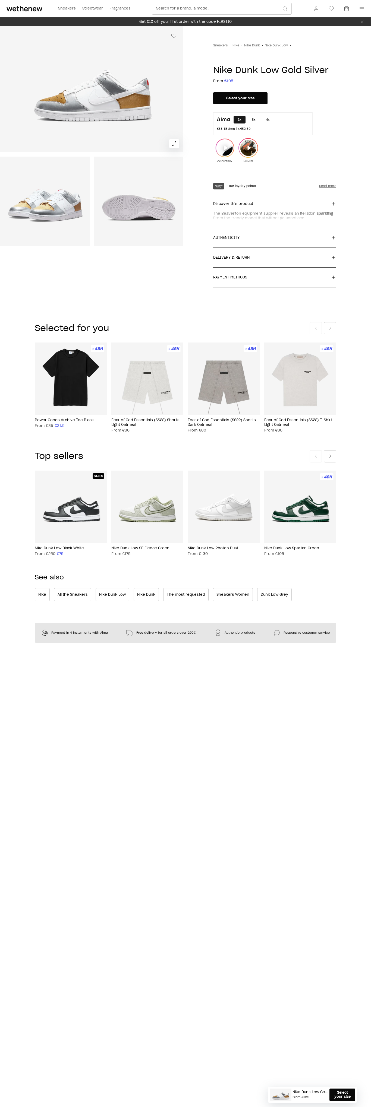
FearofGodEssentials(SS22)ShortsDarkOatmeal (222, 422)
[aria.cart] (346, 9)
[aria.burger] (360, 9)
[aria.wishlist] (331, 9)
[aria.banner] (362, 21)
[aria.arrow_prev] (316, 328)
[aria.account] (316, 9)
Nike (235, 45)
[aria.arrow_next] (330, 328)
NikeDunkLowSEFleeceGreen (140, 548)
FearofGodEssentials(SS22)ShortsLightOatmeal (145, 422)
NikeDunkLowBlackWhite (59, 548)
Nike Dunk (252, 45)
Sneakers (220, 45)
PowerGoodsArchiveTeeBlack (64, 420)
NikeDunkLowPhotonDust (213, 548)
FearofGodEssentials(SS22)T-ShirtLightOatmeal (298, 422)
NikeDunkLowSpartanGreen (291, 548)
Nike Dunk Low (276, 45)
